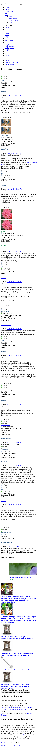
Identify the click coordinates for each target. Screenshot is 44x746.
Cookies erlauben (14, 742)
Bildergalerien (13, 20)
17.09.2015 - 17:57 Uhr (14, 153)
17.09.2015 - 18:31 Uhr (14, 189)
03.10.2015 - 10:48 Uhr (14, 442)
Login (7, 27)
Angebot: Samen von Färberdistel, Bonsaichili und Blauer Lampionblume (21, 577)
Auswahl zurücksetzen (8, 692)
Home (7, 7)
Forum (7, 9)
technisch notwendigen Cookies (11, 739)
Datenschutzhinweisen (25, 735)
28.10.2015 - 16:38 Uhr (14, 465)
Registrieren (9, 11)
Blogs (11, 22)
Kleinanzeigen (13, 18)
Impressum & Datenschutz (18, 709)
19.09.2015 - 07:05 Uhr (14, 282)
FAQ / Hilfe (28, 707)
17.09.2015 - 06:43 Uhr (14, 95)
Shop (6, 13)
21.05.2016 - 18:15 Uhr (14, 505)
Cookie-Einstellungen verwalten (11, 707)
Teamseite (4, 709)
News (11, 17)
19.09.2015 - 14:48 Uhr (14, 355)
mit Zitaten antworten (23, 692)
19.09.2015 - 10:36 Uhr (14, 329)
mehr (6, 15)
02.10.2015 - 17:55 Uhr (14, 404)
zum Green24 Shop (7, 688)
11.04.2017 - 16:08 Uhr (14, 546)
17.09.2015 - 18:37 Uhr (14, 251)
